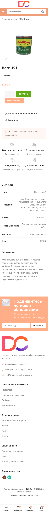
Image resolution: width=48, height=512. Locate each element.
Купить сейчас (14, 101)
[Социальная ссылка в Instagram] (4, 477)
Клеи (15, 19)
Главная (6, 19)
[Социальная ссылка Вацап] (9, 477)
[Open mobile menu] (3, 11)
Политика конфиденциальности (24, 495)
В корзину (23, 94)
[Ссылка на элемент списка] (24, 369)
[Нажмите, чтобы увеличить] (6, 58)
